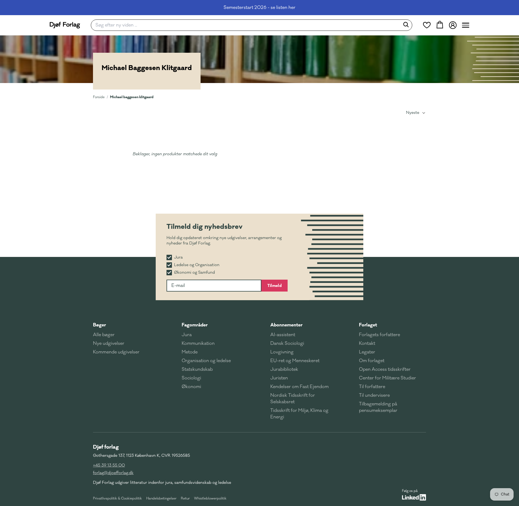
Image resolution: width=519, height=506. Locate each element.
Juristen (279, 378)
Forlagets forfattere (379, 335)
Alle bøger (104, 335)
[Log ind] (453, 25)
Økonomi (191, 387)
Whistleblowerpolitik (210, 498)
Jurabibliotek (284, 369)
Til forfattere (372, 387)
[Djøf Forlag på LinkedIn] (414, 497)
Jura (187, 335)
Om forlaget (371, 361)
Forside (99, 97)
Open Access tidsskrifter (385, 369)
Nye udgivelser (108, 343)
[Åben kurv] (440, 25)
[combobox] (247, 25)
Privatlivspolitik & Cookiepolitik (117, 498)
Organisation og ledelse (206, 361)
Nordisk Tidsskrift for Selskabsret (292, 398)
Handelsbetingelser (161, 498)
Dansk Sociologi (287, 343)
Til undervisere (374, 395)
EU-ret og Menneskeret (295, 361)
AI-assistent (282, 335)
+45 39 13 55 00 (109, 465)
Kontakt (367, 343)
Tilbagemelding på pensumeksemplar (378, 407)
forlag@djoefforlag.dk (113, 472)
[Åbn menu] (465, 25)
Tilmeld (274, 285)
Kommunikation (198, 343)
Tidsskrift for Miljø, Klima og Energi (299, 414)
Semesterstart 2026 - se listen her (259, 8)
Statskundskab (197, 369)
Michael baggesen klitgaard (132, 97)
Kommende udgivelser (116, 352)
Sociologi (191, 378)
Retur (185, 498)
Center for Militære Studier (387, 378)
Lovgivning (282, 352)
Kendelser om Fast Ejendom (299, 387)
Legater (367, 352)
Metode (190, 352)
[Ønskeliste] (427, 25)
